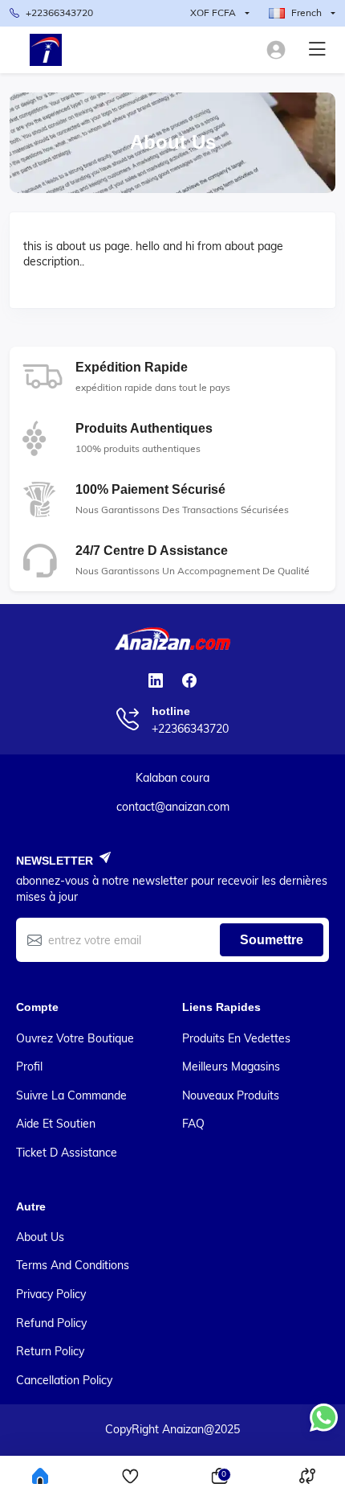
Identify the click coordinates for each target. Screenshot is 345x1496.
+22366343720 (59, 12)
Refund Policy (51, 1323)
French (306, 12)
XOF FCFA (213, 12)
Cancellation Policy (64, 1380)
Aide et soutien (55, 1123)
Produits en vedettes (236, 1038)
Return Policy (50, 1351)
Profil (29, 1066)
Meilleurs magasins (231, 1066)
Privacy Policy (51, 1294)
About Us (40, 1237)
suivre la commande (71, 1095)
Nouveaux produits (230, 1095)
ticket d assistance (66, 1152)
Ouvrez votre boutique (75, 1038)
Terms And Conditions (72, 1265)
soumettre (271, 940)
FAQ (193, 1123)
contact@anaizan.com (172, 806)
